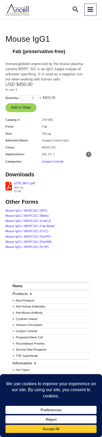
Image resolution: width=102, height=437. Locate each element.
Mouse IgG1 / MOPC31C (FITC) (26, 231)
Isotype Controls (27, 331)
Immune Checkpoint (29, 324)
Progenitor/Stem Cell (29, 337)
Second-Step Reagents (31, 349)
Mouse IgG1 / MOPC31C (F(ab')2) (28, 220)
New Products (25, 300)
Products (20, 294)
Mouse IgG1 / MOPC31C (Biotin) (27, 215)
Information (22, 363)
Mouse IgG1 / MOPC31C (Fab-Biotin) (30, 226)
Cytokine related (26, 319)
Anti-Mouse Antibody (29, 312)
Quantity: (12, 97)
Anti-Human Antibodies (30, 306)
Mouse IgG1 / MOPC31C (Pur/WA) (28, 241)
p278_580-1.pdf (24, 183)
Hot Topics (23, 369)
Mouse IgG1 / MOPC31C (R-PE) (27, 246)
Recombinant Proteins (30, 343)
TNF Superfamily (27, 355)
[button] (75, 9)
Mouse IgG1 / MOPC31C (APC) (26, 210)
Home (17, 286)
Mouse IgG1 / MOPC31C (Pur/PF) (28, 236)
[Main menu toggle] (90, 10)
